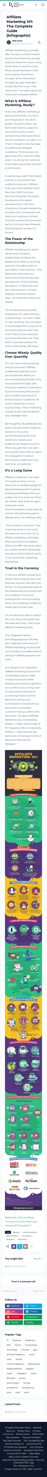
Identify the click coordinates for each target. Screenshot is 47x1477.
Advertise (37, 1427)
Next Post (38, 1291)
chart (9, 1359)
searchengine (13, 1383)
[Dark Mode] (36, 4)
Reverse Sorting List (14, 1444)
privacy (22, 1378)
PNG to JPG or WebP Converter (23, 1457)
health (9, 1373)
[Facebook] (13, 1246)
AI (8, 1340)
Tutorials (25, 1350)
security (26, 1383)
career (32, 1354)
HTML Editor (38, 1434)
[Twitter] (19, 1246)
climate (19, 1359)
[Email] (25, 1246)
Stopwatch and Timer (33, 1450)
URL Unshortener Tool (23, 1466)
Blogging (16, 1232)
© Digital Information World (17, 1427)
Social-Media (31, 1345)
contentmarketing (30, 1232)
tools (9, 1392)
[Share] (38, 42)
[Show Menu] (4, 4)
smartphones (28, 1387)
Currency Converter (12, 1450)
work (17, 1392)
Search (18, 1345)
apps (35, 1350)
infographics (22, 1239)
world (26, 1392)
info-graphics (27, 1236)
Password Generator (31, 1437)
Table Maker (34, 1453)
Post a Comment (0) (23, 1281)
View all (37, 1259)
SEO (9, 1345)
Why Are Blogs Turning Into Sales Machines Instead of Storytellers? (21, 1221)
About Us (10, 1431)
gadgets (30, 1369)
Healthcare (30, 1340)
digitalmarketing (12, 1236)
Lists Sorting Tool (34, 1444)
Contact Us (8, 1434)
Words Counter (23, 1434)
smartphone (12, 1387)
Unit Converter (36, 1447)
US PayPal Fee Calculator (15, 1447)
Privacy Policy (23, 1431)
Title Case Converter (12, 1441)
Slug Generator (13, 1437)
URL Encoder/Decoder (34, 1441)
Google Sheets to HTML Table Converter (23, 1469)
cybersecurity (34, 1364)
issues (33, 1373)
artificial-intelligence (16, 1354)
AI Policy (37, 1431)
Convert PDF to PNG (16, 1453)
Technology (12, 1350)
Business (17, 1340)
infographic (10, 1239)
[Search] (43, 4)
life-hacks (11, 1378)
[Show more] (31, 1246)
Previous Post (10, 1291)
